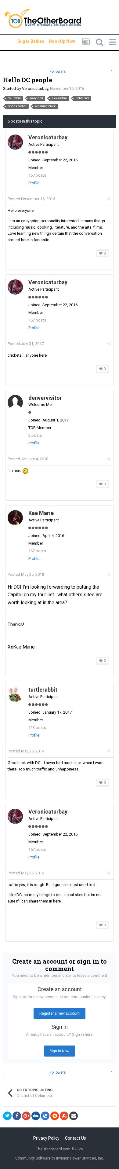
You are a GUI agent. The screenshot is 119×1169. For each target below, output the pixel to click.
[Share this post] (108, 199)
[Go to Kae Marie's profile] (15, 517)
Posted (31, 199)
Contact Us (75, 1138)
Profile (33, 183)
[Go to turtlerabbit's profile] (15, 694)
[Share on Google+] (26, 1116)
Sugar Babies (23, 41)
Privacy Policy (46, 1138)
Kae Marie (41, 513)
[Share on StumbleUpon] (64, 1116)
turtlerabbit (42, 689)
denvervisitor (45, 398)
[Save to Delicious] (45, 1116)
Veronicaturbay (35, 88)
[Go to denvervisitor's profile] (15, 402)
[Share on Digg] (35, 1116)
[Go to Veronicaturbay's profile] (15, 142)
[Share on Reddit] (54, 1116)
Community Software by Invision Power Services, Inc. (59, 1158)
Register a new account (59, 1013)
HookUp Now (55, 41)
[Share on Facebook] (17, 1116)
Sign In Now (59, 1051)
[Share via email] (73, 1116)
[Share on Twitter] (7, 1116)
